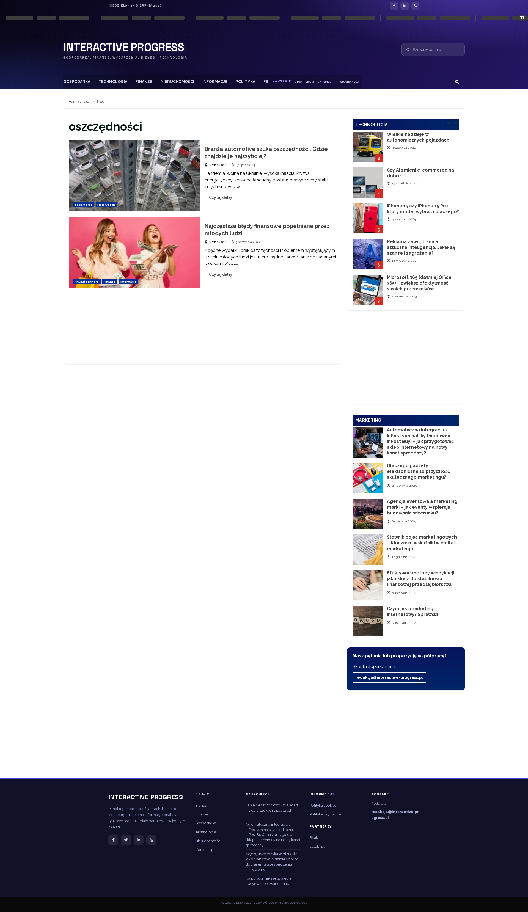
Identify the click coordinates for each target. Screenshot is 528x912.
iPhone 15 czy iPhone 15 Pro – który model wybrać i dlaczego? (368, 182)
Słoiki (314, 837)
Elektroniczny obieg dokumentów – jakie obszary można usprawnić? (368, 290)
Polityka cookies (323, 805)
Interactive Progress (123, 47)
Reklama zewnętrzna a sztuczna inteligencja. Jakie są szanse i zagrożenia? (368, 218)
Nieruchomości (177, 81)
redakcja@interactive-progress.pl (389, 677)
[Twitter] (126, 840)
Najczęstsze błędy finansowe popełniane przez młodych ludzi (134, 252)
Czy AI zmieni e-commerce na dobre (368, 147)
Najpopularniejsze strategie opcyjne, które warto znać (269, 881)
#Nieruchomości (347, 82)
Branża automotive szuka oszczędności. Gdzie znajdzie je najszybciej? (134, 175)
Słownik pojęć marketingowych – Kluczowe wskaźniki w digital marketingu (368, 549)
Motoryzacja (106, 204)
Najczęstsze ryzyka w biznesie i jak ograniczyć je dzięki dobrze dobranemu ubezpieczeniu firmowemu (272, 862)
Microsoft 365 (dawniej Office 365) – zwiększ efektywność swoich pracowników (368, 254)
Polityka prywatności (327, 814)
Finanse (144, 81)
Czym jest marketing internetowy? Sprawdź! (368, 621)
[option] (406, 149)
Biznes (201, 805)
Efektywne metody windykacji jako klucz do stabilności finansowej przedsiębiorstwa (368, 585)
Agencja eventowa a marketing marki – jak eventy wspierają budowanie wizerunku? (368, 514)
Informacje (214, 81)
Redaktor (217, 165)
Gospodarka (76, 81)
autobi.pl (317, 846)
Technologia (112, 81)
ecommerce (84, 204)
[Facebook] (394, 6)
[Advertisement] (202, 329)
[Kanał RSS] (151, 840)
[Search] (457, 82)
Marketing (203, 849)
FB (265, 81)
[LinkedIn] (404, 6)
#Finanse (324, 82)
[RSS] (415, 6)
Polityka (245, 81)
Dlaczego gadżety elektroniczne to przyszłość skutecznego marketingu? (368, 478)
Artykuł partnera (87, 281)
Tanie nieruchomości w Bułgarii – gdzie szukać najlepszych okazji (272, 810)
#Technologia (304, 82)
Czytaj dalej (220, 197)
